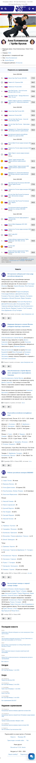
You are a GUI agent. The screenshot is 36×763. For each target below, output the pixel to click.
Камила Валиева (19, 286)
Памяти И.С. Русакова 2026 (15, 82)
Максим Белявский (7, 350)
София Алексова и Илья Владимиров (21, 604)
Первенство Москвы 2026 (8, 680)
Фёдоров (22, 434)
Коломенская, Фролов (8, 455)
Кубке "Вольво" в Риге (10, 608)
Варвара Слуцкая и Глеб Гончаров (21, 308)
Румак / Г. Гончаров (9, 562)
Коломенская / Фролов (10, 555)
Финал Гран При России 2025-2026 (17, 78)
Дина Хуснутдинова (19, 304)
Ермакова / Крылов (9, 546)
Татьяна (24, 36)
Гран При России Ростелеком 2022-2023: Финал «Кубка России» (19, 183)
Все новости (4, 661)
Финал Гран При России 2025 (16, 111)
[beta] (18, 10)
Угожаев (3, 436)
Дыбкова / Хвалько (22, 536)
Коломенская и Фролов (16, 600)
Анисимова (11, 426)
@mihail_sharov (16, 36)
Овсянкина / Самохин (9, 559)
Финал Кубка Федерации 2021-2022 (17, 224)
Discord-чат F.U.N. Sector (18, 747)
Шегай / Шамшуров (9, 539)
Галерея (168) (31, 36)
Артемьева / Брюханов (10, 532)
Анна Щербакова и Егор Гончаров (11, 310)
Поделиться (24, 754)
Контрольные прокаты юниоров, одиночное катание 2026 (16, 710)
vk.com (30, 573)
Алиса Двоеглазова (9, 487)
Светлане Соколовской (8, 358)
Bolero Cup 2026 (6, 693)
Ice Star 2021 (11, 246)
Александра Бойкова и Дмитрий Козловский (14, 294)
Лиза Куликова (7, 491)
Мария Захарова (26, 298)
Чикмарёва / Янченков (9, 529)
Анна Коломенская (11, 58)
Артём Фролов (9, 60)
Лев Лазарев (7, 512)
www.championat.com (27, 314)
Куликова (12, 424)
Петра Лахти (15, 610)
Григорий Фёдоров (8, 515)
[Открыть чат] (31, 756)
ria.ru (23, 402)
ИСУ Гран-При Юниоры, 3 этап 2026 (10, 697)
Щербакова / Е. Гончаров (25, 550)
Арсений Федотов (8, 508)
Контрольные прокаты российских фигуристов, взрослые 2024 (18, 135)
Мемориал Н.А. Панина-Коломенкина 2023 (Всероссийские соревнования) (18, 173)
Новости (12, 737)
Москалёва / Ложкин (9, 536)
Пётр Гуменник (29, 286)
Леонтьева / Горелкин (9, 550)
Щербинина (25, 424)
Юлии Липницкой (17, 352)
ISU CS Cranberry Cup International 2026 (11, 729)
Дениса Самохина (6, 382)
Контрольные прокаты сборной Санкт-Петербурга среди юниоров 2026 (18, 715)
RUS (9, 53)
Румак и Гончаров (15, 602)
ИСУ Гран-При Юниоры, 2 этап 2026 (18, 4)
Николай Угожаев (8, 501)
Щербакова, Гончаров (15, 453)
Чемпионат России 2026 (15, 86)
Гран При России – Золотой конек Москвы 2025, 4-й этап (17, 91)
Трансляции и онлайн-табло (15, 740)
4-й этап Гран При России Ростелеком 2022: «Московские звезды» (18, 195)
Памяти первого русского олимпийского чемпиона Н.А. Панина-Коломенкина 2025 (19, 102)
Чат (27, 740)
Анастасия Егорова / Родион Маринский (17, 593)
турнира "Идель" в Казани (18, 591)
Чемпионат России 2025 (15, 115)
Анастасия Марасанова (10, 494)
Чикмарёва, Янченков (21, 442)
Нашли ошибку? (13, 754)
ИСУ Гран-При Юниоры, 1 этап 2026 (23, 1)
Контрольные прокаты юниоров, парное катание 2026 (15, 725)
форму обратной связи (27, 259)
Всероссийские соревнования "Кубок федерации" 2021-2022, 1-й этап (18, 251)
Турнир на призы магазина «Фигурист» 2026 (13, 720)
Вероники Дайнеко (19, 346)
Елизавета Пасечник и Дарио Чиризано (13, 296)
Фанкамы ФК (22, 737)
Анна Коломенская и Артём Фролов (12, 337)
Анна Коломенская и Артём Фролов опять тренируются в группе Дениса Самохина (19, 373)
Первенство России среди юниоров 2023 (19, 189)
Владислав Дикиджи (22, 291)
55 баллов (19, 63)
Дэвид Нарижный (14, 306)
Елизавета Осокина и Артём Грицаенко (13, 589)
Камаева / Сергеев (8, 569)
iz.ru (30, 461)
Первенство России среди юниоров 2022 (19, 229)
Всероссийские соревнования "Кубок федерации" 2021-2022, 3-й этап (18, 240)
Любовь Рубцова (18, 491)
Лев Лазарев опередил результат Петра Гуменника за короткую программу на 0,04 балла (17, 639)
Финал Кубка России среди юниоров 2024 (19, 143)
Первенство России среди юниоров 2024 (19, 148)
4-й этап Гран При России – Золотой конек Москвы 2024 (18, 119)
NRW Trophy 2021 (12, 234)
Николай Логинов (8, 518)
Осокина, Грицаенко (9, 444)
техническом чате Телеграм (17, 260)
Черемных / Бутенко (9, 525)
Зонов (10, 434)
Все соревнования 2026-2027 (9, 700)
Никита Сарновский (9, 505)
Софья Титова (7, 480)
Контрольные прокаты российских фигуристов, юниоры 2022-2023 (18, 208)
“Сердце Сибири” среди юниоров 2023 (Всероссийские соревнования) (18, 166)
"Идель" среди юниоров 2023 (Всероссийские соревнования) (17, 160)
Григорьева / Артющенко (10, 566)
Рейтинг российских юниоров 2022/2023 (20, 472)
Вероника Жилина (8, 484)
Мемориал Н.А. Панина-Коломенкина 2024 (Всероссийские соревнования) (18, 130)
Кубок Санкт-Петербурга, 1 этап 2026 (11, 689)
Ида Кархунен (5, 610)
